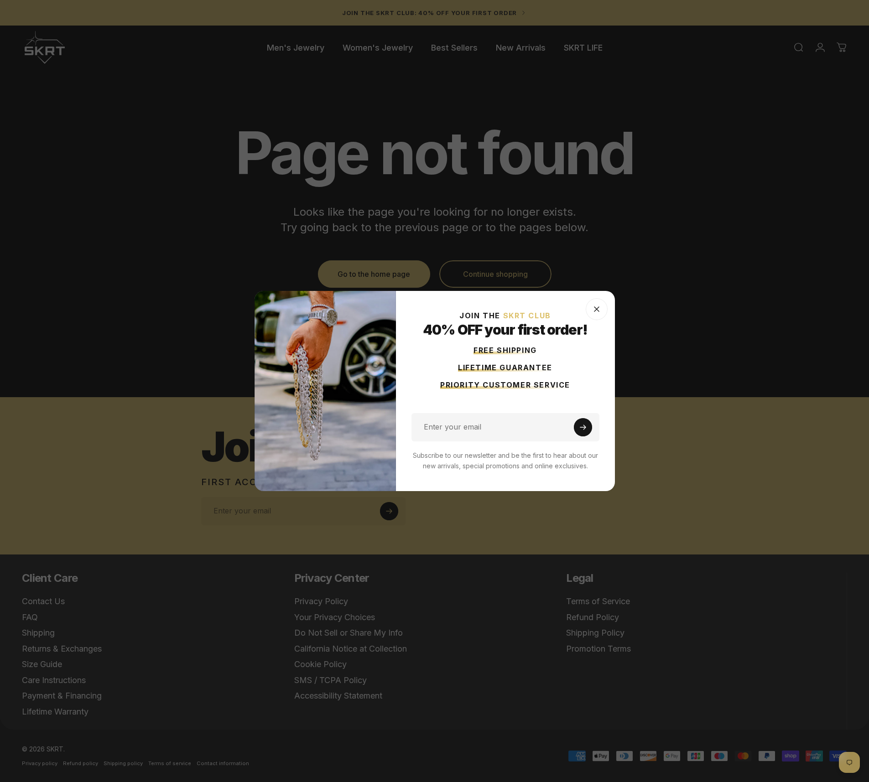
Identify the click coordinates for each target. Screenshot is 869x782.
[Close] (597, 309)
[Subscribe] (583, 427)
